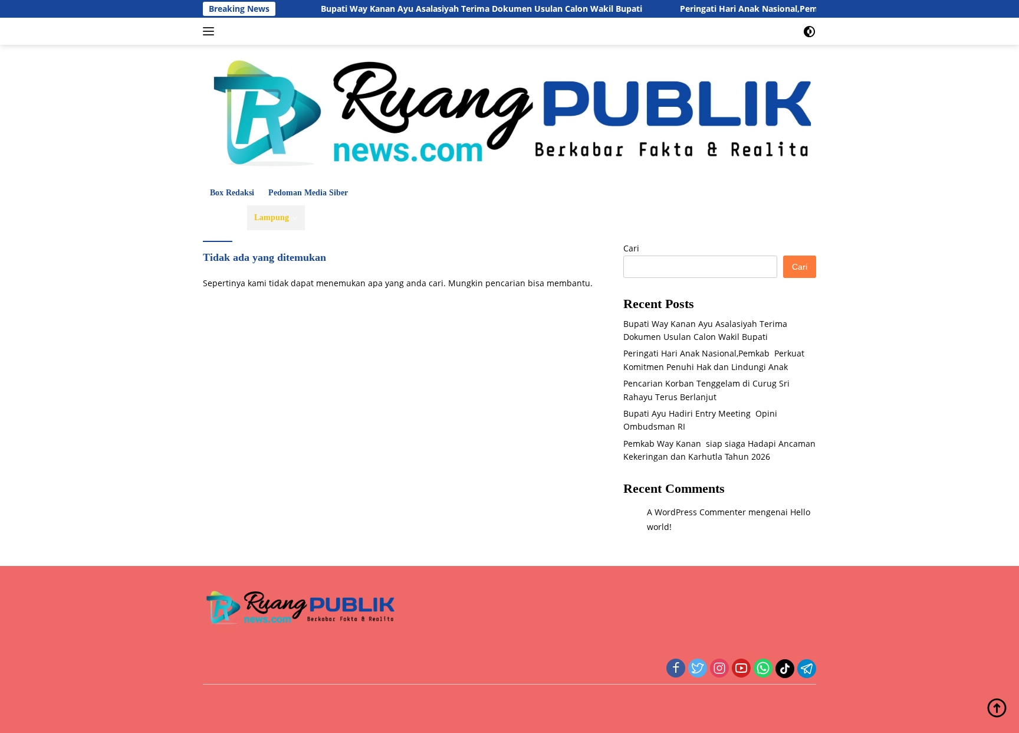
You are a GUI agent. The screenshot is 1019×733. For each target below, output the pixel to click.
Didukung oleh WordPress (473, 702)
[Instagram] (719, 669)
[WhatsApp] (763, 669)
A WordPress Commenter (696, 512)
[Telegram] (806, 668)
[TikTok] (784, 668)
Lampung (271, 217)
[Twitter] (697, 669)
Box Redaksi (232, 192)
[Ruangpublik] (509, 111)
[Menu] (211, 31)
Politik (417, 217)
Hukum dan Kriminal (351, 217)
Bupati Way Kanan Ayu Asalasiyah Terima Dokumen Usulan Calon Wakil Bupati (461, 9)
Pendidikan (464, 217)
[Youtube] (741, 669)
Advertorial (765, 217)
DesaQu (564, 217)
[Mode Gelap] (809, 31)
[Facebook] (675, 669)
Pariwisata (518, 217)
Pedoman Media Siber (308, 192)
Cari (631, 248)
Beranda (225, 217)
